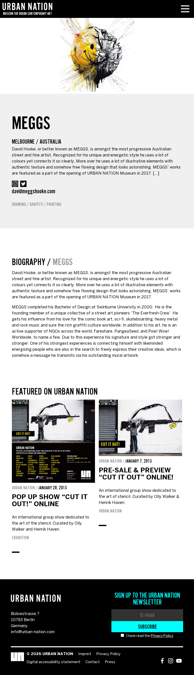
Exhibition (20, 537)
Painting (54, 204)
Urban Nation (110, 510)
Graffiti (36, 204)
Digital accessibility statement (53, 662)
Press (110, 662)
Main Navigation (185, 9)
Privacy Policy (162, 636)
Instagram (15, 184)
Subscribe (147, 627)
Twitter (23, 184)
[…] (156, 173)
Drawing (19, 204)
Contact (92, 662)
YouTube (179, 661)
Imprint (84, 654)
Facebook (162, 661)
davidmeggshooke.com (33, 191)
